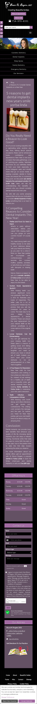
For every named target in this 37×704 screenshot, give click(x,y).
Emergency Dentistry (18, 69)
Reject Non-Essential (9, 701)
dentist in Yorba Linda (14, 459)
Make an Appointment (18, 13)
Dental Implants (18, 57)
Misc (13, 679)
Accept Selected (26, 701)
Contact (20, 679)
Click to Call (18, 18)
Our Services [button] (18, 73)
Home (8, 675)
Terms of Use (26, 596)
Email (7, 543)
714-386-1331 (25, 463)
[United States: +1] (8, 540)
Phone (7, 537)
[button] (1, 43)
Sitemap (28, 679)
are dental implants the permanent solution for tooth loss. (18, 181)
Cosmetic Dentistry (18, 52)
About (15, 675)
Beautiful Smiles (25, 675)
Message (8, 555)
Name (7, 531)
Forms (7, 679)
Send (8, 608)
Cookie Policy (24, 684)
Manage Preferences (7, 697)
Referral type (10, 549)
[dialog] (18, 694)
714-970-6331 (20, 21)
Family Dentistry (19, 65)
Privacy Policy (15, 596)
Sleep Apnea (18, 61)
